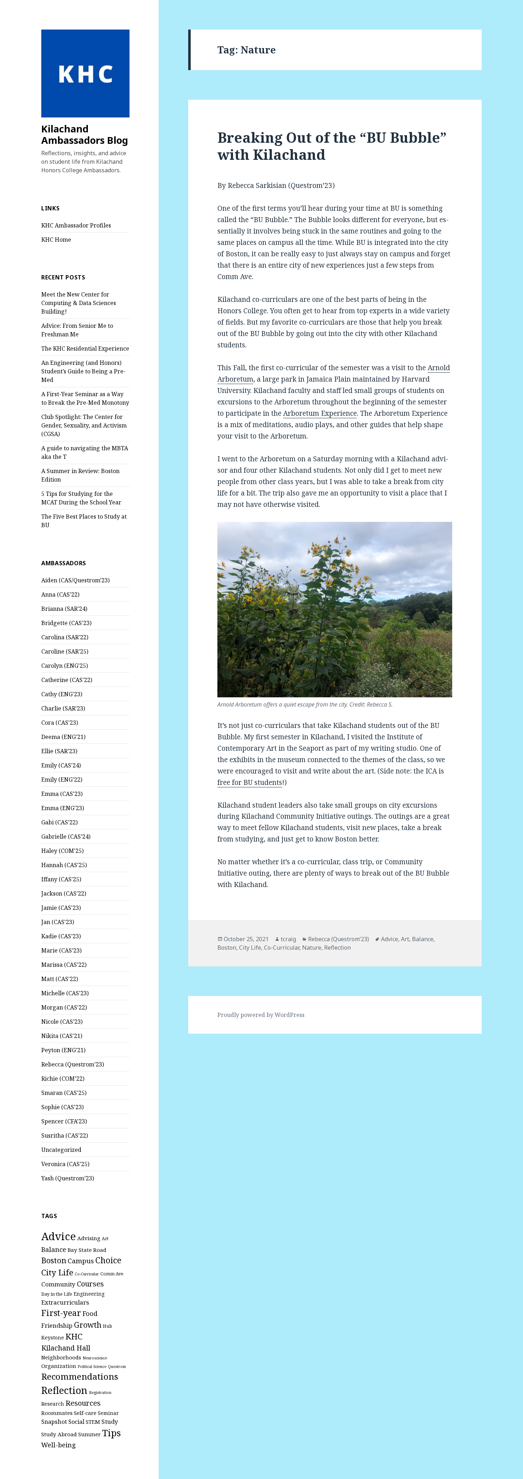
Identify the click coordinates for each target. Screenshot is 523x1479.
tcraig (288, 939)
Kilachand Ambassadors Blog (84, 134)
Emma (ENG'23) (62, 808)
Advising (88, 1238)
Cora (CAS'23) (59, 723)
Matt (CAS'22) (59, 979)
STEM (93, 1421)
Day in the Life (56, 1294)
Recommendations (79, 1376)
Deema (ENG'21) (63, 737)
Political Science (92, 1366)
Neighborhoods (61, 1357)
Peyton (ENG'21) (63, 1050)
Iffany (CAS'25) (61, 879)
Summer (89, 1434)
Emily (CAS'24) (61, 765)
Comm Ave (111, 1274)
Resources (83, 1403)
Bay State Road (87, 1249)
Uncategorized (61, 1150)
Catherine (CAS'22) (66, 680)
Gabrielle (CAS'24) (65, 836)
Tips (111, 1432)
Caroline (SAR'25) (64, 651)
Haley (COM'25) (62, 851)
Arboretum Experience (320, 413)
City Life (57, 1272)
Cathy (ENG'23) (61, 694)
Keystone (52, 1337)
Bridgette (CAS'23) (66, 623)
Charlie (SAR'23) (63, 708)
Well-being (58, 1444)
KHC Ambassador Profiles (76, 225)
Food (90, 1313)
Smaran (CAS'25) (63, 1093)
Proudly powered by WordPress (261, 1015)
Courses (90, 1284)
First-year (61, 1312)
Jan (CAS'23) (57, 922)
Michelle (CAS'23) (65, 993)
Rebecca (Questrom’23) (72, 1064)
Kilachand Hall (65, 1348)
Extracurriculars (65, 1302)
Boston (53, 1260)
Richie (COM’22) (62, 1078)
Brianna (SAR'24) (64, 609)
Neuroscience (95, 1357)
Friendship (57, 1325)
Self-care (85, 1412)
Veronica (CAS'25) (65, 1164)
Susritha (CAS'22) (64, 1135)
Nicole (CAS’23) (62, 1022)
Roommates (57, 1412)
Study (109, 1421)
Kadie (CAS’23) (61, 936)
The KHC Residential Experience (85, 348)
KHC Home (56, 239)
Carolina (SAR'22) (64, 637)
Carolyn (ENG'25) (64, 666)
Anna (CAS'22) (60, 594)
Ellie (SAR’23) (59, 751)
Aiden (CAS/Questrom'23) (75, 580)
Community (58, 1284)
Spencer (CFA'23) (64, 1121)
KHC (74, 1336)
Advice (58, 1236)
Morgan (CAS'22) (64, 1007)
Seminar (108, 1413)
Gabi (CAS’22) (59, 822)
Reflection (64, 1390)
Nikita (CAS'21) (61, 1036)
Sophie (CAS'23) (62, 1107)
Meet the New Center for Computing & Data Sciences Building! (78, 302)
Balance (53, 1249)
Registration (100, 1392)
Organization (58, 1365)
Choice (108, 1260)
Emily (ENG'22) (61, 779)
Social (76, 1422)
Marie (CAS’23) (61, 950)
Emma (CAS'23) (62, 794)
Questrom (117, 1366)
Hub (107, 1326)
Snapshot (54, 1422)
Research (52, 1403)
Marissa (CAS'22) (63, 965)
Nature (311, 947)
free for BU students (249, 782)
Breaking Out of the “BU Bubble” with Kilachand (332, 146)
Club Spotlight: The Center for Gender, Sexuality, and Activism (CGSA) (84, 425)
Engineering (89, 1293)
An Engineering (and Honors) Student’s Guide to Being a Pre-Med (83, 371)
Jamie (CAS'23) (61, 908)
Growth (87, 1325)
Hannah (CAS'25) (64, 865)
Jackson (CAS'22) (63, 893)
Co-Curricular (87, 1273)
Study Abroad (59, 1434)
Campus (81, 1260)
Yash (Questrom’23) (67, 1178)
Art (105, 1239)
